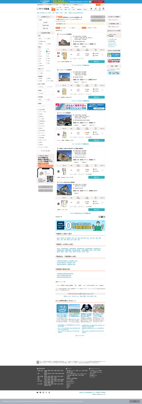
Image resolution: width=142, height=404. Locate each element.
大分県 (58, 383)
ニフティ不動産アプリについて (96, 372)
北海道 (45, 370)
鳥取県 (52, 380)
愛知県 (45, 377)
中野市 (83, 251)
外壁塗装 (68, 386)
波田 (97, 238)
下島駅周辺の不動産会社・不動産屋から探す (67, 260)
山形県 (61, 370)
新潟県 (45, 376)
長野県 (52, 376)
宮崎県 (61, 383)
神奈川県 (49, 373)
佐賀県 (48, 383)
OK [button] (134, 401)
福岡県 (45, 383)
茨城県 (59, 373)
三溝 (91, 238)
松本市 (58, 248)
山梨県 (48, 376)
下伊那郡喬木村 (72, 248)
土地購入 (68, 376)
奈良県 (58, 379)
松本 (72, 239)
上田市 (95, 250)
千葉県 (56, 373)
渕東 (100, 238)
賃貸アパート (78, 370)
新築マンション (67, 296)
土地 (95, 296)
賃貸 (67, 370)
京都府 (52, 379)
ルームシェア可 (112, 42)
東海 (38, 377)
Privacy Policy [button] (79, 401)
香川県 (45, 382)
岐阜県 (48, 377)
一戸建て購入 (69, 375)
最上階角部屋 (111, 41)
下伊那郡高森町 (64, 248)
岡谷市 (99, 250)
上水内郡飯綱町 (85, 250)
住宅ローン (69, 384)
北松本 (75, 239)
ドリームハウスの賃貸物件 (65, 34)
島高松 (58, 238)
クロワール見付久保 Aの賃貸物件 (67, 182)
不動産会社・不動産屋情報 (72, 378)
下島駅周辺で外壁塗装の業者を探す (65, 273)
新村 (88, 238)
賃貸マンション (72, 370)
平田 (65, 239)
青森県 (48, 370)
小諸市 (70, 251)
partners (30, 401)
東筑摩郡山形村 (80, 248)
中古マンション (75, 296)
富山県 (55, 376)
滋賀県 (55, 379)
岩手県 (52, 370)
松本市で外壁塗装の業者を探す (64, 275)
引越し (68, 387)
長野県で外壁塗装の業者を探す (64, 277)
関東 (38, 373)
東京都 (45, 373)
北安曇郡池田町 (89, 248)
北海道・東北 (40, 370)
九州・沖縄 (40, 383)
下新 (76, 238)
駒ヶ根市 (79, 251)
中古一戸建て (90, 296)
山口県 (58, 380)
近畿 (38, 379)
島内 (79, 239)
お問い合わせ (92, 373)
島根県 (55, 380)
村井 (62, 239)
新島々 (58, 239)
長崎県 (52, 383)
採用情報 (103, 392)
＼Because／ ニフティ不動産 (95, 370)
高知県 (52, 382)
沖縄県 (49, 385)
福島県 (45, 371)
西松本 (62, 238)
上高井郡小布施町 (76, 250)
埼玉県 (53, 373)
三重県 (55, 377)
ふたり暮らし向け (112, 39)
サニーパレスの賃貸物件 (65, 112)
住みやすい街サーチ (71, 381)
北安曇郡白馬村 (60, 250)
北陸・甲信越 (40, 376)
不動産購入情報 (70, 372)
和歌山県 (62, 379)
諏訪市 (62, 251)
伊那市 (74, 251)
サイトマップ (92, 376)
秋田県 (58, 370)
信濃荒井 (69, 238)
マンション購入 (70, 373)
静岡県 (52, 377)
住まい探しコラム (70, 382)
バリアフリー (111, 46)
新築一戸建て (83, 296)
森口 (94, 238)
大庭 (73, 238)
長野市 (91, 250)
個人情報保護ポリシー (90, 392)
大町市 (87, 251)
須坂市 (66, 251)
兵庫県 (48, 379)
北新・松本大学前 (82, 238)
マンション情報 (70, 379)
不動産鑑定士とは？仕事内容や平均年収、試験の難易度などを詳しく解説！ (86, 315)
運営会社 (81, 392)
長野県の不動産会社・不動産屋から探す (66, 264)
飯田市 (58, 251)
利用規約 (98, 392)
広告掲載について (93, 375)
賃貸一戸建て (84, 370)
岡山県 (48, 380)
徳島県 (61, 380)
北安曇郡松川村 (97, 248)
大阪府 (45, 379)
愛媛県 (48, 382)
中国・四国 (40, 380)
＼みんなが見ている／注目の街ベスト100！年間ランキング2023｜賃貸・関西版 (62, 315)
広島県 (45, 380)
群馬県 (45, 374)
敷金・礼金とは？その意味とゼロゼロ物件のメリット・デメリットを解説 (98, 315)
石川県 (58, 376)
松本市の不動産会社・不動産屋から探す (66, 262)
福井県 (61, 376)
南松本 (68, 239)
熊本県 (55, 383)
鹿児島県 (46, 385)
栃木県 (62, 373)
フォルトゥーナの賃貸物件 (65, 69)
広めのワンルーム (112, 44)
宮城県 (55, 370)
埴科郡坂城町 (68, 250)
